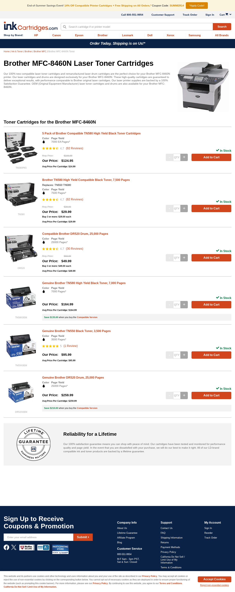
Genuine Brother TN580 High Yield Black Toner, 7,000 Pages (84, 283)
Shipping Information (171, 537)
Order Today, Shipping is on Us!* (117, 43)
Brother (28, 51)
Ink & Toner (17, 51)
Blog (119, 542)
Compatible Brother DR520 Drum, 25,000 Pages (75, 233)
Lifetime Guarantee (127, 533)
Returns (165, 542)
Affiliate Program (126, 537)
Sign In (209, 14)
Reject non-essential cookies (214, 585)
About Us (122, 528)
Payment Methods (170, 547)
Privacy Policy (168, 552)
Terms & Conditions (171, 567)
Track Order (190, 14)
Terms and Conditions (170, 583)
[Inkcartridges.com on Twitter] (14, 549)
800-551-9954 (135, 14)
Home (7, 51)
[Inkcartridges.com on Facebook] (6, 549)
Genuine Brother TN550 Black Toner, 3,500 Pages (76, 331)
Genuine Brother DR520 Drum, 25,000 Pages (73, 377)
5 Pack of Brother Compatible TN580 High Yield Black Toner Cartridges (91, 133)
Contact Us (167, 528)
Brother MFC (40, 51)
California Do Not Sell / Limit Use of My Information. (30, 587)
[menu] (117, 35)
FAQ (163, 533)
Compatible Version (87, 317)
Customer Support (162, 14)
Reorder (208, 533)
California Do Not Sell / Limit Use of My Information (173, 559)
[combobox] (146, 26)
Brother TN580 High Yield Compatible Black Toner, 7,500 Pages (86, 179)
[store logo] (31, 26)
